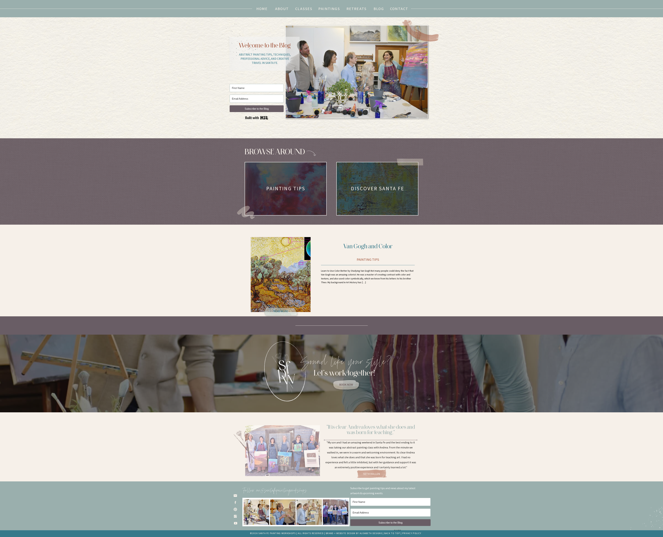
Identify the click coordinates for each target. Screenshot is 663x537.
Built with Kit (256, 118)
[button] (379, 8)
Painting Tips (368, 259)
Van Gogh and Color (368, 246)
